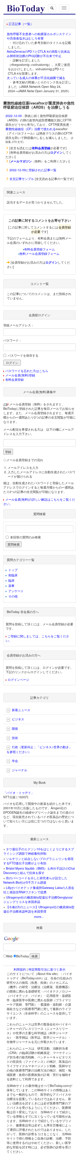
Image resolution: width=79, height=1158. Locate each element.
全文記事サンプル (21, 178)
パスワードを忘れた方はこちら (26, 371)
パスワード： (12, 340)
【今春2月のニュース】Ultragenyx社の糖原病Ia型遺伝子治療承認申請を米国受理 (38, 909)
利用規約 (20, 969)
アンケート (16, 591)
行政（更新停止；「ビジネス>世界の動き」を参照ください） (39, 749)
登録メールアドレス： (18, 325)
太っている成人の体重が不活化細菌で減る (36, 78)
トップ (13, 570)
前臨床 (13, 575)
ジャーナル (19, 770)
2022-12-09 (13, 115)
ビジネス (17, 719)
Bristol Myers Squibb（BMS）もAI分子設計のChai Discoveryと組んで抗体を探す (39, 870)
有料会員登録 (14, 379)
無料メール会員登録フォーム (39, 253)
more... (39, 916)
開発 (14, 728)
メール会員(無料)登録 (20, 375)
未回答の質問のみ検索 (25, 537)
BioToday (22, 956)
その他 (13, 596)
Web (9, 956)
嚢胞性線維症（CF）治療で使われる (30, 129)
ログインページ (18, 679)
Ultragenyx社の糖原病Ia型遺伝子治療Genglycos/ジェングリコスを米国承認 (38, 899)
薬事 (11, 585)
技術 (14, 737)
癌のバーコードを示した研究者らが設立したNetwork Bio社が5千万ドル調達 (35, 880)
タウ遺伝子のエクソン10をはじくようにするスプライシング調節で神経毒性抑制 (38, 851)
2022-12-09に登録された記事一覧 (32, 170)
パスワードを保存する (23, 355)
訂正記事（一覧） (21, 24)
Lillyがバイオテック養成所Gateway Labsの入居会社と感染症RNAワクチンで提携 (38, 889)
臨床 (11, 580)
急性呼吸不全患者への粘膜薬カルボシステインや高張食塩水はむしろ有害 (39, 36)
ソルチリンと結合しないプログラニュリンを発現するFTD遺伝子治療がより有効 (38, 860)
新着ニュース (20, 710)
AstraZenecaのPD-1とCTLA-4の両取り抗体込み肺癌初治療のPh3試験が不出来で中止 (38, 53)
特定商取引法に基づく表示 (47, 969)
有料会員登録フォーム (39, 249)
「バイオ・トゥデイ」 (18, 792)
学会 (14, 761)
